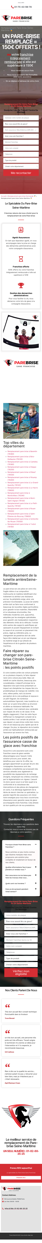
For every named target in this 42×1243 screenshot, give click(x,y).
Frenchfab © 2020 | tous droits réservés (21, 1235)
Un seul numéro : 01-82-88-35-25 (21, 1152)
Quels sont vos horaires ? (15, 883)
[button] (21, 846)
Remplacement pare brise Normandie (21, 196)
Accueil (3, 196)
